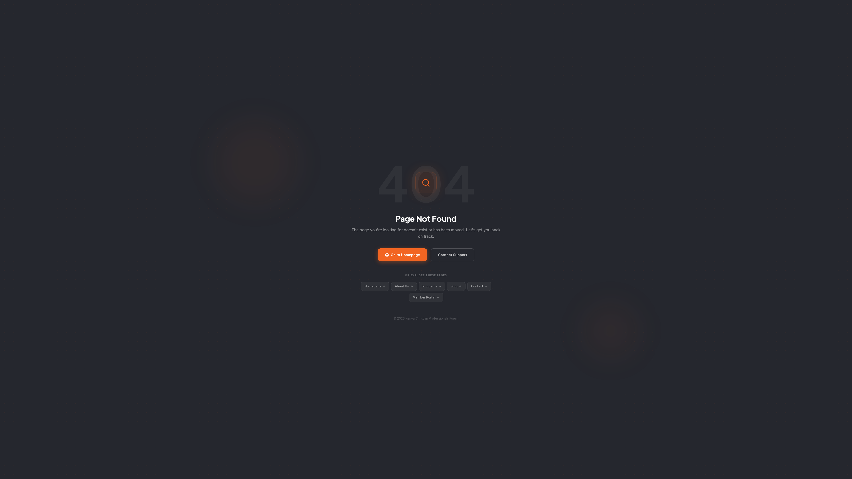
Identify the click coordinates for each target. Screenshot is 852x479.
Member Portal (424, 297)
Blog (454, 286)
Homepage (373, 286)
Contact (477, 286)
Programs (429, 286)
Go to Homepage (405, 255)
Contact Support (452, 255)
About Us (402, 286)
